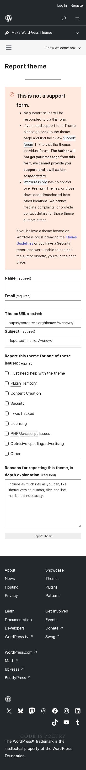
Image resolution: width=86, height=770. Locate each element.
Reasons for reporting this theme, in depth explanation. (39, 471)
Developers (15, 628)
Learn (10, 611)
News (10, 578)
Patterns (52, 595)
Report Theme (43, 536)
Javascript (29, 433)
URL (22, 313)
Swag (52, 636)
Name (18, 278)
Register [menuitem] (77, 5)
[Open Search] (64, 18)
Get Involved (56, 611)
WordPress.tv (19, 636)
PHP (15, 433)
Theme (23, 313)
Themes (52, 578)
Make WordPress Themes (32, 32)
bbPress (14, 669)
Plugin (16, 383)
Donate (54, 628)
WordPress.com (21, 652)
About (10, 570)
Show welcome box (60, 48)
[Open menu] (78, 18)
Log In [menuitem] (62, 5)
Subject (20, 331)
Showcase (54, 570)
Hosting (11, 587)
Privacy (11, 595)
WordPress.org (35, 182)
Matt (11, 660)
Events (51, 619)
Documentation (18, 619)
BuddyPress (18, 677)
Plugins (51, 587)
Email (17, 295)
